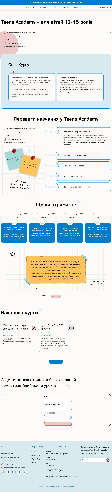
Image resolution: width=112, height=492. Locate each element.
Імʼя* (46, 397)
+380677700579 (105, 7)
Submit (108, 460)
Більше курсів (56, 362)
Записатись (56, 296)
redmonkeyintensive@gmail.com (14, 467)
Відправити (58, 424)
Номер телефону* (52, 405)
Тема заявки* (50, 413)
